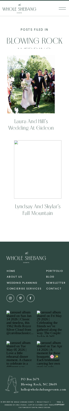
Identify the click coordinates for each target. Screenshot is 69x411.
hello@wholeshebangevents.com (43, 389)
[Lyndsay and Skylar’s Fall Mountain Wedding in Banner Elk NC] (37, 169)
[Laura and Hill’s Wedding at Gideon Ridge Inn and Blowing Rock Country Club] (31, 84)
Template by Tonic (56, 405)
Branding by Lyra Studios (16, 405)
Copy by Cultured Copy (38, 405)
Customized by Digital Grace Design (34, 407)
